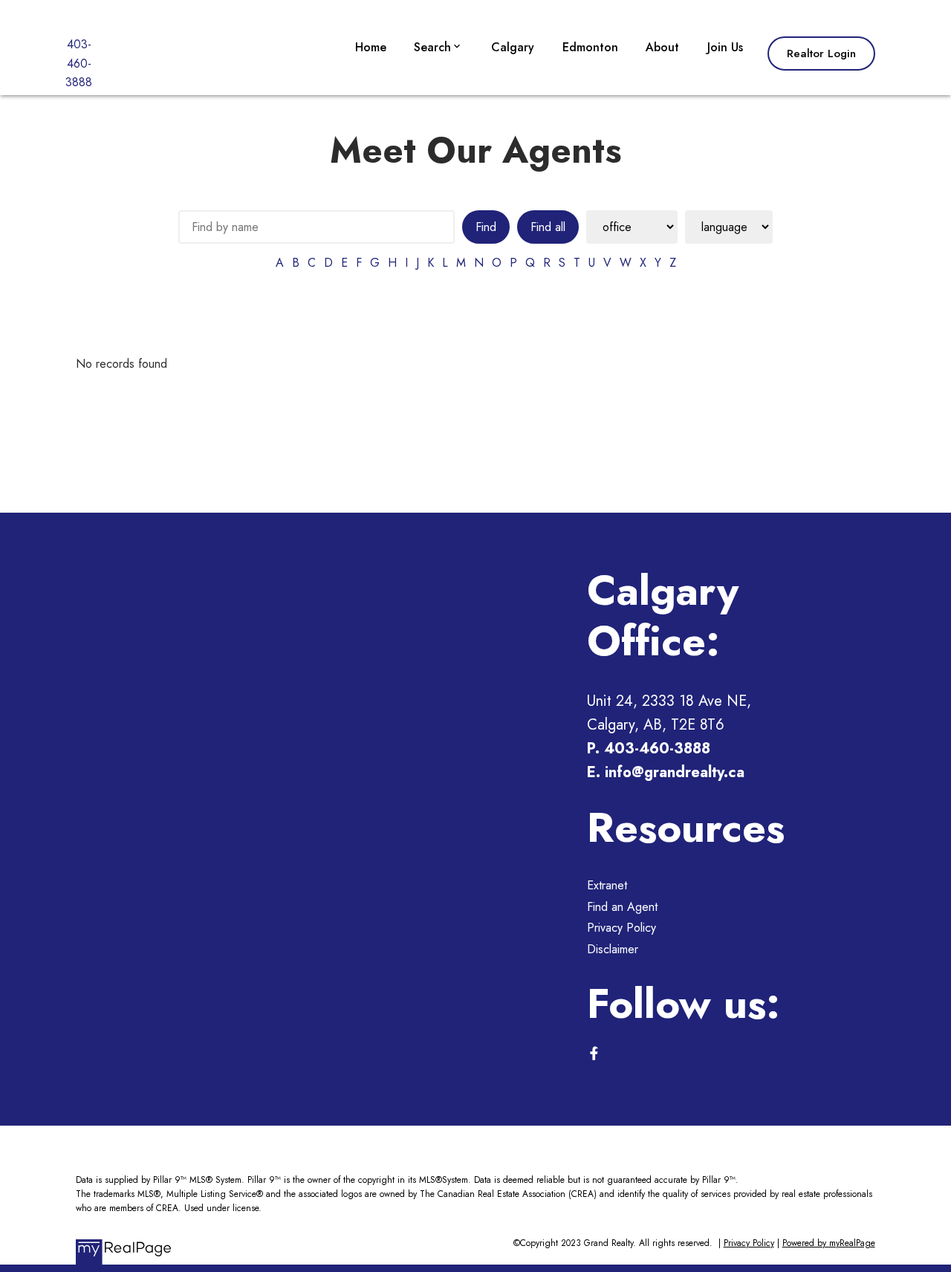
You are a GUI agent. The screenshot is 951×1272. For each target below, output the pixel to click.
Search (432, 47)
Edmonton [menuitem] (590, 47)
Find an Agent (622, 906)
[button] (821, 53)
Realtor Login (821, 54)
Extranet (607, 885)
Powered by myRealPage (828, 1243)
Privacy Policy (621, 927)
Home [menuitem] (370, 47)
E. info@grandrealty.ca (665, 772)
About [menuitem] (662, 47)
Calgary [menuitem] (512, 47)
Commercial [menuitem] (448, 123)
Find (486, 227)
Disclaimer (612, 949)
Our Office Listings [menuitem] (466, 90)
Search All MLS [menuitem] (457, 157)
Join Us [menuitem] (725, 47)
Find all (547, 227)
